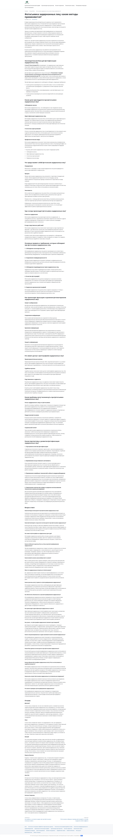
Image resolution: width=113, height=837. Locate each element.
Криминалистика (28, 832)
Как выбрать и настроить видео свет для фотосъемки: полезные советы (38, 819)
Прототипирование (29, 7)
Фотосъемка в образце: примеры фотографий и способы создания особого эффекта (74, 819)
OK (81, 835)
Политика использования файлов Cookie (63, 826)
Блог (26, 826)
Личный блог (32, 11)
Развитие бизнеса (70, 830)
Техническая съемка (70, 5)
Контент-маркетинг (59, 5)
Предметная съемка (61, 830)
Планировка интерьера (81, 5)
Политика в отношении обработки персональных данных (40, 826)
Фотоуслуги (78, 830)
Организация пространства (47, 5)
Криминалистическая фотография (32, 5)
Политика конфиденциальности (81, 826)
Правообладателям (29, 828)
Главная (26, 11)
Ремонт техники (37, 832)
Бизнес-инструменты (50, 830)
